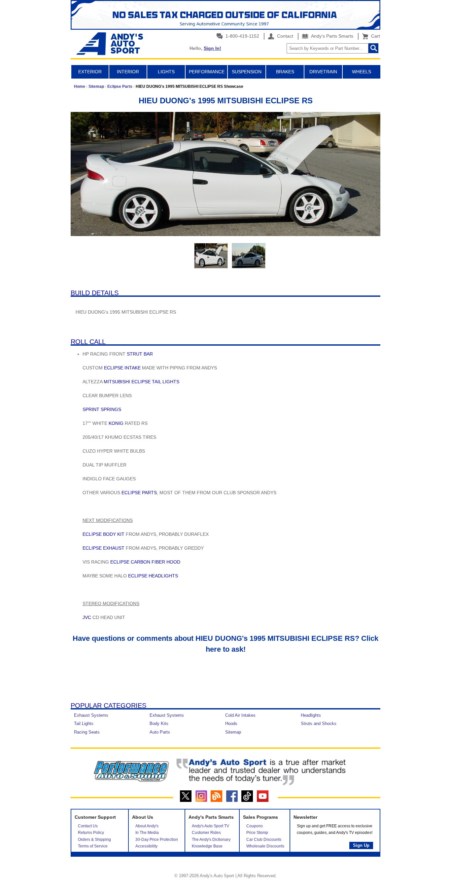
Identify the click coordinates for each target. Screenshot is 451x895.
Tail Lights (83, 723)
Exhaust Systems (91, 715)
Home (79, 86)
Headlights (311, 715)
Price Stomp (257, 832)
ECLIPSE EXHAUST (103, 548)
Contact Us (88, 826)
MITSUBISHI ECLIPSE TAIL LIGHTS (141, 381)
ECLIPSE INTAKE (122, 367)
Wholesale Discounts (265, 846)
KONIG (116, 423)
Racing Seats (87, 732)
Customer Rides (206, 832)
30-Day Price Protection (156, 839)
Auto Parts (160, 732)
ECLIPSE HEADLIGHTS (153, 575)
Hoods (231, 723)
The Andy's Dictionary (211, 839)
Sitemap (96, 86)
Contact (284, 36)
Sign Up (361, 845)
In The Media (147, 832)
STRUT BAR (140, 354)
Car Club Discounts (263, 839)
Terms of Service (93, 846)
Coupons (254, 826)
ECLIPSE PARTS (139, 492)
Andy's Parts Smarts (331, 36)
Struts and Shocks (318, 723)
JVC (87, 617)
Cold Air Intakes (240, 715)
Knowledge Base (207, 846)
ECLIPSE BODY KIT (103, 534)
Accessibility (146, 846)
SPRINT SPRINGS (102, 409)
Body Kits (159, 723)
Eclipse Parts (119, 86)
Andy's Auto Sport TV (210, 826)
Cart (374, 36)
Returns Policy (91, 832)
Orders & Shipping (94, 839)
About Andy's (146, 826)
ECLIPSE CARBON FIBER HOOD (145, 562)
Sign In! (212, 48)
